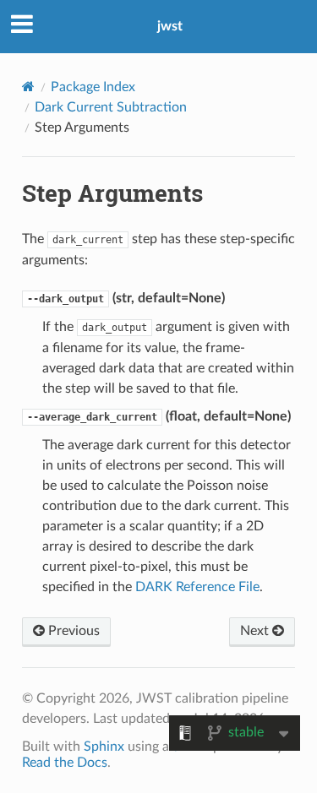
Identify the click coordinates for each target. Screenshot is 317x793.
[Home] (28, 86)
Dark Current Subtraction (111, 107)
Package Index (93, 87)
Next (256, 631)
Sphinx (104, 746)
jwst (170, 26)
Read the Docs (64, 762)
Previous (72, 631)
